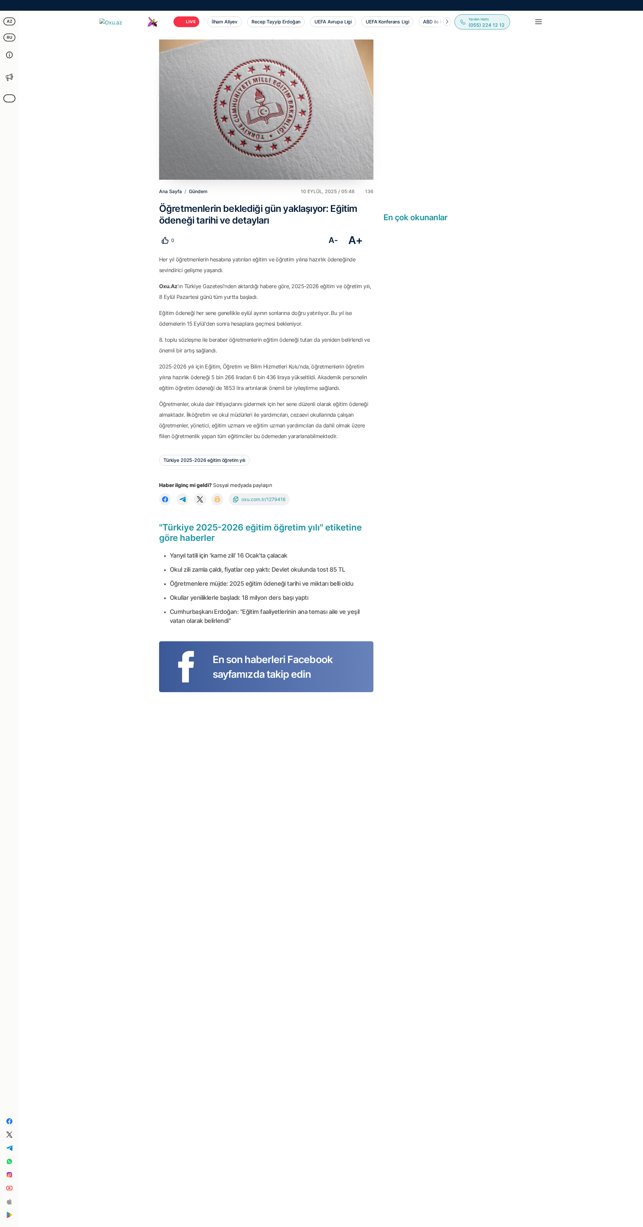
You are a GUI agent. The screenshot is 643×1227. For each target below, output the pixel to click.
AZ (9, 21)
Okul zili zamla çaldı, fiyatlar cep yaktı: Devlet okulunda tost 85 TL (257, 569)
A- (333, 240)
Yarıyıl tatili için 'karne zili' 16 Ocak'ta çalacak (228, 555)
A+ (355, 240)
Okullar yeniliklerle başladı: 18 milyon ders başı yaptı (239, 597)
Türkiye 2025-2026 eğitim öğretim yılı (204, 460)
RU (9, 37)
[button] (447, 22)
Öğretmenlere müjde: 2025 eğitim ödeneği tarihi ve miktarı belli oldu (261, 583)
